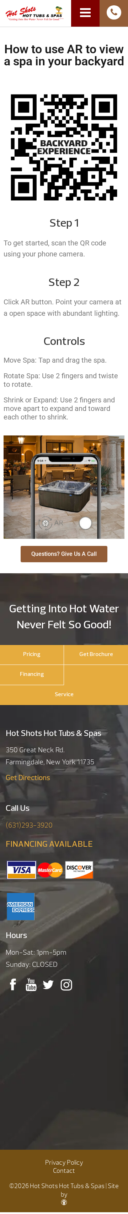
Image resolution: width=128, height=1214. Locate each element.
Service (64, 695)
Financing (32, 674)
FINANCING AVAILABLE (49, 844)
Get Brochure (96, 654)
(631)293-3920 (29, 825)
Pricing (32, 654)
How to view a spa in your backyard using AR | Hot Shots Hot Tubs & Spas (34, 13)
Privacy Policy (64, 1163)
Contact (64, 1171)
